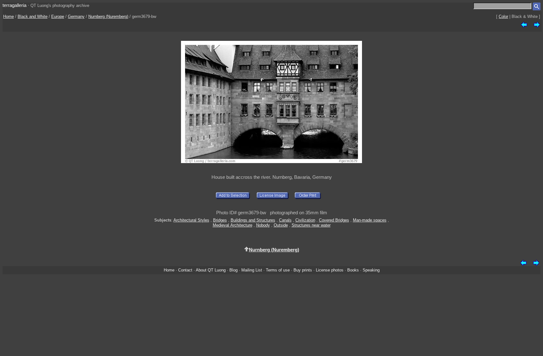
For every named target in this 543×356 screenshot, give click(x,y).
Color (503, 16)
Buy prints (302, 270)
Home (8, 16)
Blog (233, 270)
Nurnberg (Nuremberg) (108, 16)
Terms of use (278, 270)
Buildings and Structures (253, 220)
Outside (281, 225)
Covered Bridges (334, 220)
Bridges (220, 220)
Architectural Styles (191, 220)
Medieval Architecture (232, 225)
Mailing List (251, 270)
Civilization (305, 220)
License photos (329, 270)
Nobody (263, 225)
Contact (185, 270)
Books (353, 270)
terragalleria (14, 5)
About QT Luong (211, 270)
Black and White (32, 16)
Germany (76, 16)
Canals (285, 220)
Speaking (371, 270)
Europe (57, 16)
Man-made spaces (370, 220)
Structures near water (311, 225)
